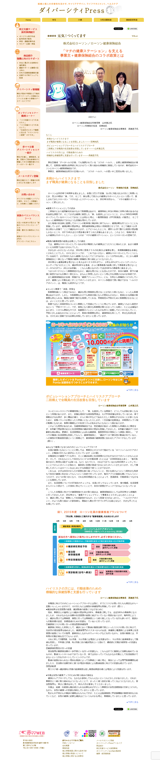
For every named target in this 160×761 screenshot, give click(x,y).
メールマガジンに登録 (105, 740)
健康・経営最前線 (103, 754)
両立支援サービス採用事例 (106, 748)
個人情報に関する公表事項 (72, 756)
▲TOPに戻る (132, 390)
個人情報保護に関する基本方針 (74, 751)
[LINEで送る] (132, 28)
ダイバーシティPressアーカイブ (109, 743)
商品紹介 (99, 746)
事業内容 (65, 748)
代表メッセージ (68, 743)
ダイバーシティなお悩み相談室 (108, 751)
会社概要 (65, 746)
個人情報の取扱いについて (72, 753)
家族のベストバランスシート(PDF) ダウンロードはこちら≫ (28, 238)
